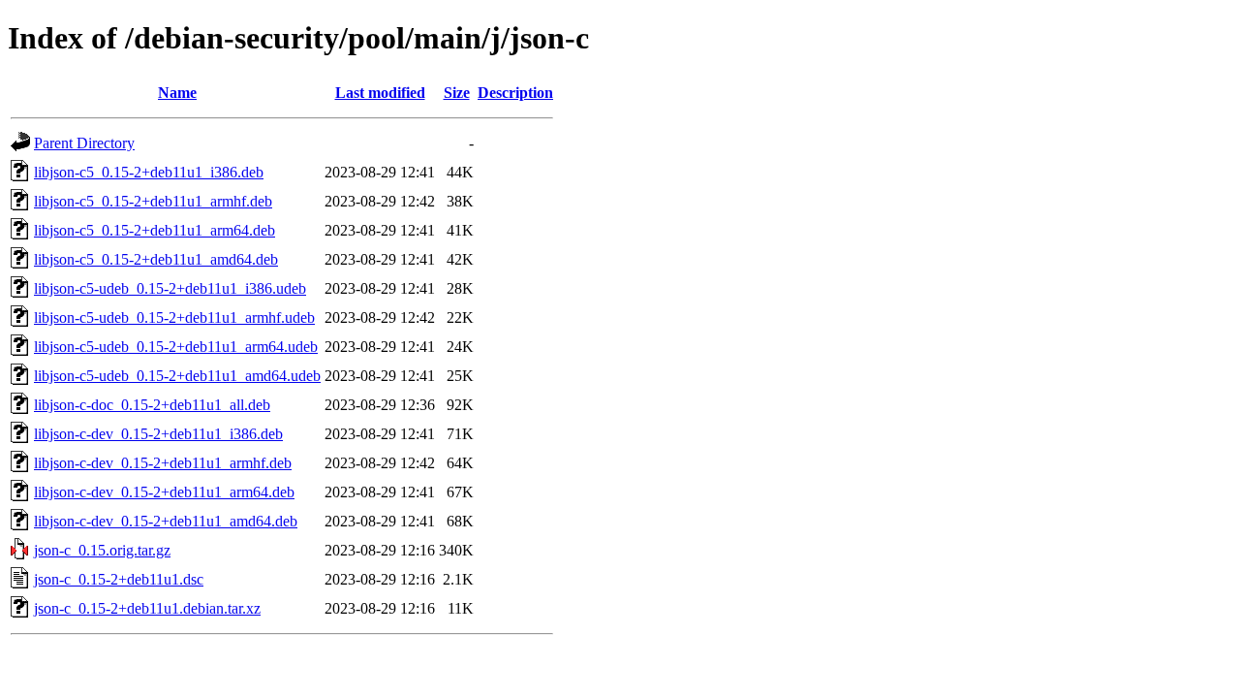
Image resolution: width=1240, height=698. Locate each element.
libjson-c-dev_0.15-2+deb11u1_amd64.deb (165, 521)
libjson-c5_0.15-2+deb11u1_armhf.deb (153, 201)
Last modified (380, 92)
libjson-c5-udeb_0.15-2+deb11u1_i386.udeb (170, 288)
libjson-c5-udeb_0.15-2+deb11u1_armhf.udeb (174, 317)
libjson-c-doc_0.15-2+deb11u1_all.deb (152, 405)
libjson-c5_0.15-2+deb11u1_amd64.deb (156, 259)
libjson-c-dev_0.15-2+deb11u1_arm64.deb (164, 492)
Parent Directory (84, 143)
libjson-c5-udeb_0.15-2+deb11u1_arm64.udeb (176, 346)
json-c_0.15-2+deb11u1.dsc (118, 579)
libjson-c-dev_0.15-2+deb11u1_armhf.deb (163, 463)
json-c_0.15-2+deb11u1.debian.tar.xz (147, 608)
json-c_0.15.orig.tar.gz (102, 550)
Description (515, 92)
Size (457, 92)
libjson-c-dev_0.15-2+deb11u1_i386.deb (158, 434)
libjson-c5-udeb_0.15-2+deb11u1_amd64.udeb (177, 375)
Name (177, 92)
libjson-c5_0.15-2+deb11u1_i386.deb (149, 172)
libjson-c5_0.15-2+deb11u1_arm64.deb (154, 230)
